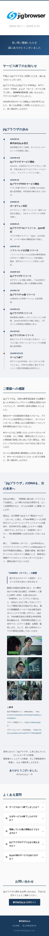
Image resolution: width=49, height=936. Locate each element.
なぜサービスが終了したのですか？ (23, 818)
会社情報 (15, 926)
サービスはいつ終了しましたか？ (24, 807)
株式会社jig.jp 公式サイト (24, 902)
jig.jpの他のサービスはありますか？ (23, 857)
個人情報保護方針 (29, 926)
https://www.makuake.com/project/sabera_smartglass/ (24, 714)
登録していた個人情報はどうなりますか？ (24, 831)
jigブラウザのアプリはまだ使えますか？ (24, 844)
